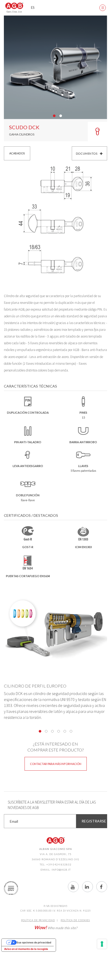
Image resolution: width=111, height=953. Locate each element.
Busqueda (74, 7)
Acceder (87, 7)
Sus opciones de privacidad (34, 942)
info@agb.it (61, 869)
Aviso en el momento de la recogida (26, 948)
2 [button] (46, 731)
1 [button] (40, 731)
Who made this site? (55, 927)
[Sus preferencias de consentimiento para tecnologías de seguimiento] (102, 944)
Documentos (87, 153)
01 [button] (54, 115)
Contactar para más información (55, 763)
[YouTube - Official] (73, 886)
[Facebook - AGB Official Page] (101, 886)
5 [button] (65, 731)
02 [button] (60, 115)
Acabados (17, 153)
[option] (55, 67)
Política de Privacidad (38, 920)
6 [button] (71, 731)
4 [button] (58, 731)
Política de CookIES (75, 920)
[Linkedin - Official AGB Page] (87, 886)
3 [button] (52, 731)
